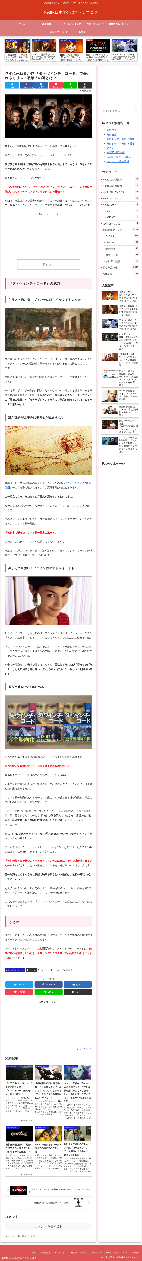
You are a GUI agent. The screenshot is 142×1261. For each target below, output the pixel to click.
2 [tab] (73, 64)
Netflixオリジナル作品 (118, 157)
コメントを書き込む (48, 1226)
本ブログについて (120, 1252)
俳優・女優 (121, 255)
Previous (2, 50)
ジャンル (121, 242)
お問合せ (134, 1252)
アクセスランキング (59, 1252)
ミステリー (44, 970)
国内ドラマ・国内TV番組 (120, 139)
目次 (45, 264)
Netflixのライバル (120, 204)
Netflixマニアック (120, 198)
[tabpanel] (18, 49)
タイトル (32, 970)
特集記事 (120, 273)
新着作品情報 (120, 267)
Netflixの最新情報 (120, 185)
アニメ (110, 148)
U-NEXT (121, 217)
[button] (136, 110)
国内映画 (111, 130)
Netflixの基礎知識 (120, 179)
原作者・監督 (121, 261)
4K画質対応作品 (115, 152)
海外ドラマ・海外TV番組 (120, 143)
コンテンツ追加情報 (117, 161)
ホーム (34, 1252)
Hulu (121, 211)
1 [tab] (69, 64)
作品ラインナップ (79, 1252)
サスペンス (57, 970)
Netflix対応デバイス (120, 192)
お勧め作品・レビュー (16, 970)
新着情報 (44, 1252)
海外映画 (69, 970)
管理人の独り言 (120, 223)
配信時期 (121, 248)
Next (140, 50)
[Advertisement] (48, 235)
